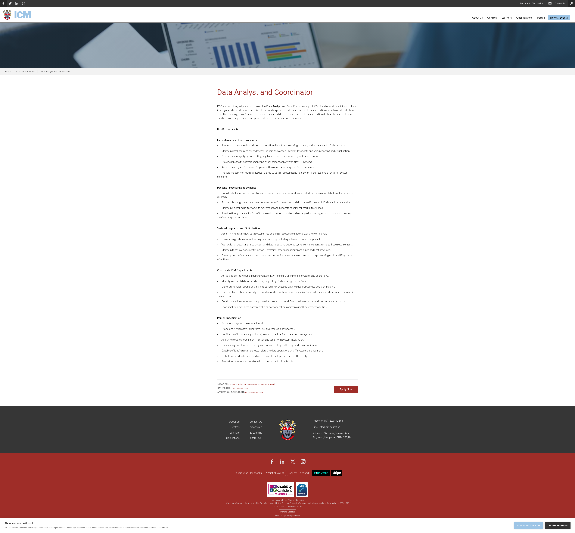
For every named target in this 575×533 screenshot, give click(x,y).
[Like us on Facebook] (3, 3)
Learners (235, 433)
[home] (16, 14)
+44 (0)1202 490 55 (331, 421)
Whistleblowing (275, 472)
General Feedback (299, 472)
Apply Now (346, 389)
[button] (477, 18)
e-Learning (256, 433)
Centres (235, 427)
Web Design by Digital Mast (287, 515)
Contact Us (256, 422)
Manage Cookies (287, 511)
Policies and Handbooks (248, 472)
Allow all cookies (528, 525)
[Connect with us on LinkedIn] (23, 3)
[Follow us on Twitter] (10, 3)
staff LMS (256, 438)
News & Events (559, 17)
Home (8, 71)
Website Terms (295, 506)
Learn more (163, 527)
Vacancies (256, 427)
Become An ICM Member (531, 3)
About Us (234, 422)
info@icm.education (330, 427)
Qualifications (232, 438)
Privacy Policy (279, 506)
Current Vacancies (25, 71)
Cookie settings (558, 525)
